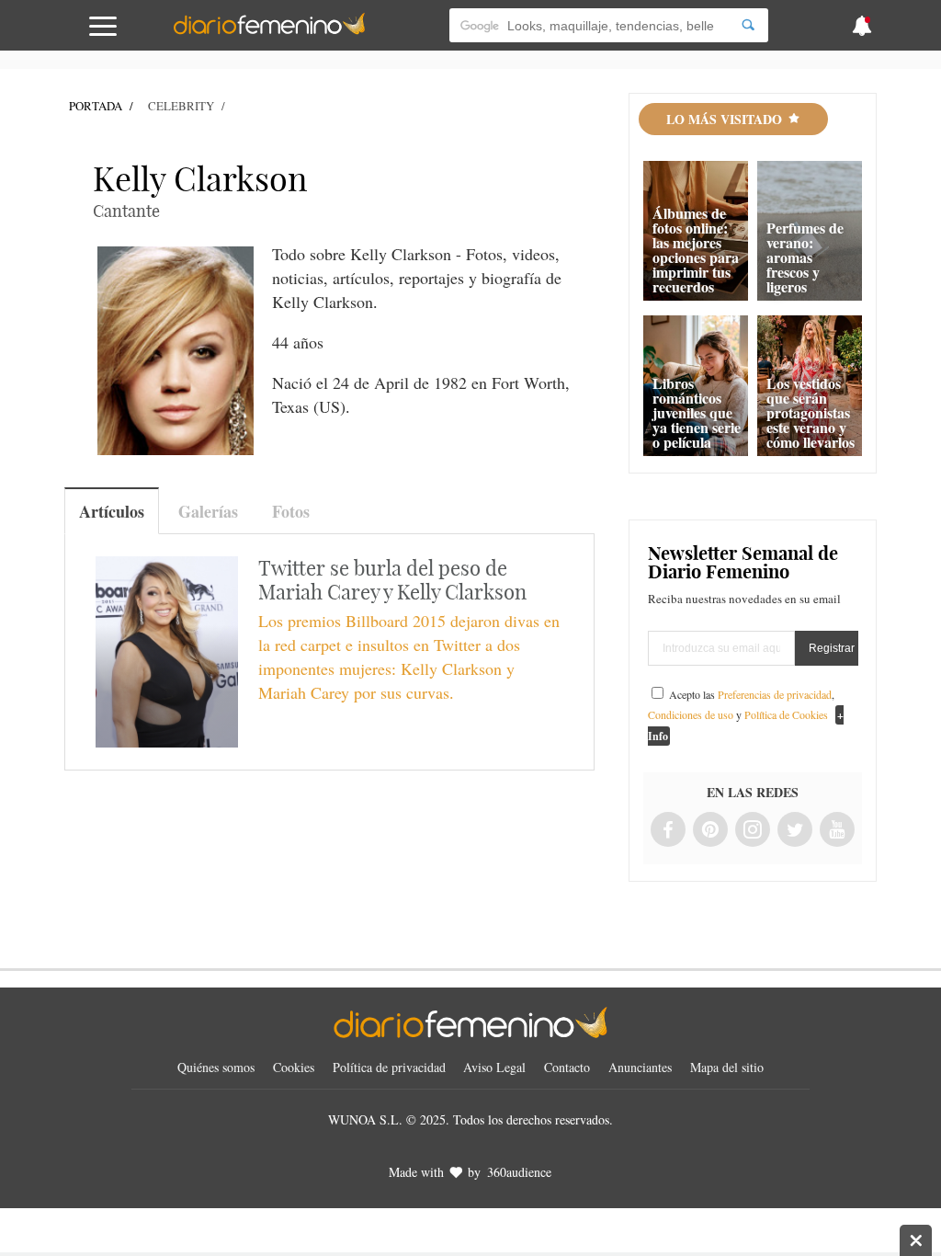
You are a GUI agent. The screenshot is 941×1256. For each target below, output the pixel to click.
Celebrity (181, 105)
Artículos (111, 511)
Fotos (291, 511)
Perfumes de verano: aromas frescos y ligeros (805, 257)
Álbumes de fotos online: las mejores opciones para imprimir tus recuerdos (695, 249)
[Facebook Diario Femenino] (668, 830)
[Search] (748, 25)
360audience (519, 1172)
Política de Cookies (786, 714)
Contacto (567, 1067)
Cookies (293, 1067)
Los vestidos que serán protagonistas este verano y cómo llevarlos (810, 412)
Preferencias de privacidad (775, 694)
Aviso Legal (494, 1067)
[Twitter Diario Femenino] (795, 830)
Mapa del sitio (727, 1067)
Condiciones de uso (690, 714)
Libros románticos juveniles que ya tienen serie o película (696, 412)
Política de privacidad (389, 1067)
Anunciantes (640, 1067)
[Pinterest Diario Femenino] (710, 830)
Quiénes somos (216, 1067)
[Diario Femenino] (269, 31)
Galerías (208, 511)
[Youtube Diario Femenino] (837, 830)
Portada (95, 105)
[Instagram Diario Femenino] (752, 830)
